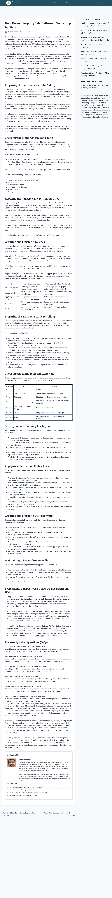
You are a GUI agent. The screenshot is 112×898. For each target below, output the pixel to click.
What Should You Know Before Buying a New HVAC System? (18, 812)
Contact (102, 2)
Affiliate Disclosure (92, 2)
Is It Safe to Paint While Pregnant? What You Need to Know (26, 790)
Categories (69, 2)
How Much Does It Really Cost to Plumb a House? (23, 795)
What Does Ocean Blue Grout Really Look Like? (59, 812)
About (61, 2)
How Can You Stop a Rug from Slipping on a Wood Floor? (25, 787)
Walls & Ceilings (25, 32)
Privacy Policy (80, 2)
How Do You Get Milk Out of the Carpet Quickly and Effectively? (27, 793)
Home (55, 2)
